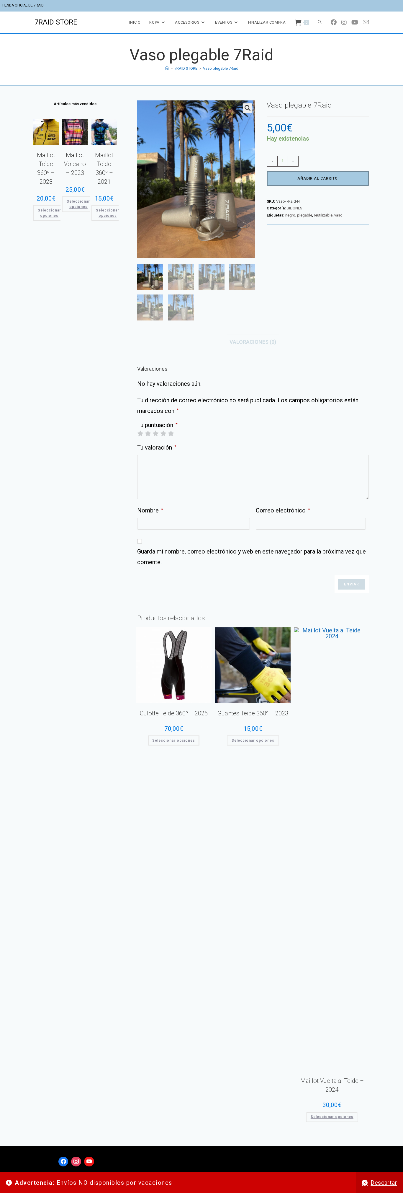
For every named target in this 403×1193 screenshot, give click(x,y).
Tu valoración (156, 447)
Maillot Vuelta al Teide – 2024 (332, 1085)
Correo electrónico (283, 510)
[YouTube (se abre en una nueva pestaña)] (355, 22)
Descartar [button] (384, 1182)
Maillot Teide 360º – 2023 (46, 168)
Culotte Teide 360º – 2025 (174, 713)
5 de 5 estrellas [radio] (171, 433)
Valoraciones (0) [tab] (253, 342)
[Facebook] (63, 1161)
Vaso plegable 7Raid (220, 68)
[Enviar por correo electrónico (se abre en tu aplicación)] (366, 22)
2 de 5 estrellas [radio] (148, 433)
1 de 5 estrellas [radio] (140, 433)
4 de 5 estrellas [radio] (163, 433)
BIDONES (294, 208)
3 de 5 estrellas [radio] (155, 433)
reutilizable (323, 215)
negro (290, 215)
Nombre (150, 510)
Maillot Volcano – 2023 (75, 164)
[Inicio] (167, 68)
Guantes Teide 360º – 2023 (252, 713)
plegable (304, 215)
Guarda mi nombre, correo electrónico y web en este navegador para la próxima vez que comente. (251, 557)
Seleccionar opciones (173, 740)
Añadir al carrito (317, 178)
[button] (247, 108)
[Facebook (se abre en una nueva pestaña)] (333, 22)
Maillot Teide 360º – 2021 (104, 168)
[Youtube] (89, 1161)
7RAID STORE (56, 22)
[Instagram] (76, 1161)
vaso (338, 215)
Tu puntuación (157, 425)
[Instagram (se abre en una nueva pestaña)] (344, 22)
